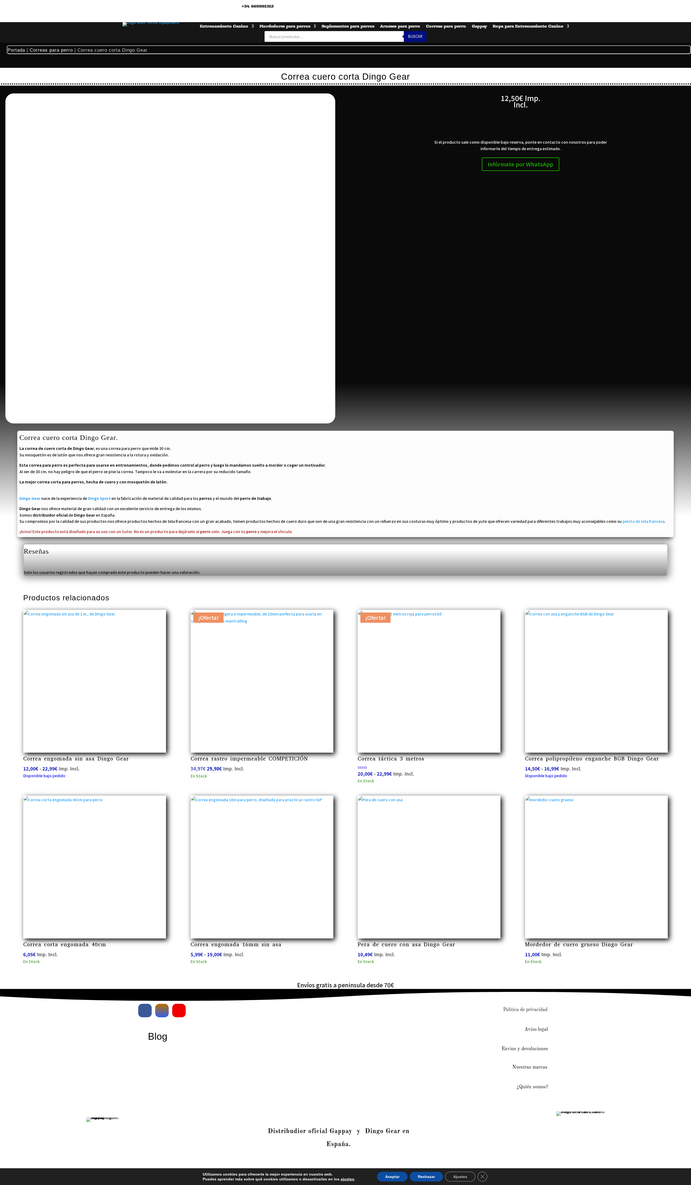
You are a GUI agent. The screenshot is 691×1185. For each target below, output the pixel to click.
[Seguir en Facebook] (145, 1010)
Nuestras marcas (529, 1067)
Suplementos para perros (347, 26)
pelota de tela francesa (643, 521)
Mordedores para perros (284, 26)
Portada (16, 50)
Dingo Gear (29, 498)
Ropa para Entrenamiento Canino (528, 26)
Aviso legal (536, 1029)
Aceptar (392, 1176)
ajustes (347, 1179)
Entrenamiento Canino (224, 26)
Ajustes (460, 1176)
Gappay (479, 26)
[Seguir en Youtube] (179, 1010)
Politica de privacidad (525, 1009)
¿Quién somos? (532, 1087)
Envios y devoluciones (525, 1048)
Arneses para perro (400, 26)
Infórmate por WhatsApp (520, 164)
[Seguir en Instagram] (162, 1010)
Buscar (415, 36)
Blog (157, 1036)
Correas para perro (446, 26)
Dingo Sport (99, 498)
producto (159, 531)
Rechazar (426, 1176)
